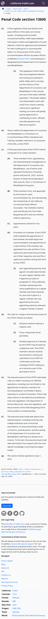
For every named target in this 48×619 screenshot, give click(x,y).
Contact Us (6, 575)
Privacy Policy (7, 585)
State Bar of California (14, 524)
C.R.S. (14, 594)
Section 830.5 (24, 58)
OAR (14, 608)
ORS (19, 608)
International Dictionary (35, 615)
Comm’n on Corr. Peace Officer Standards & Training (23, 11)
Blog (3, 564)
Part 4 (26, 9)
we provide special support (22, 544)
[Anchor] (24, 65)
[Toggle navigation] (43, 3)
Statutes (15, 597)
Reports (4, 578)
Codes (8, 9)
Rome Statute (18, 615)
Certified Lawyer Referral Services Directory (21, 530)
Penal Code (17, 9)
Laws (14, 605)
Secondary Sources (9, 582)
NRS (14, 601)
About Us (5, 568)
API (2, 571)
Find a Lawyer (7, 561)
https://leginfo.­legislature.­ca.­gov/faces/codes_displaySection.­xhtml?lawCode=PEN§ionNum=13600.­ (22, 471)
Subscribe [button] (7, 506)
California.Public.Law (22, 3)
